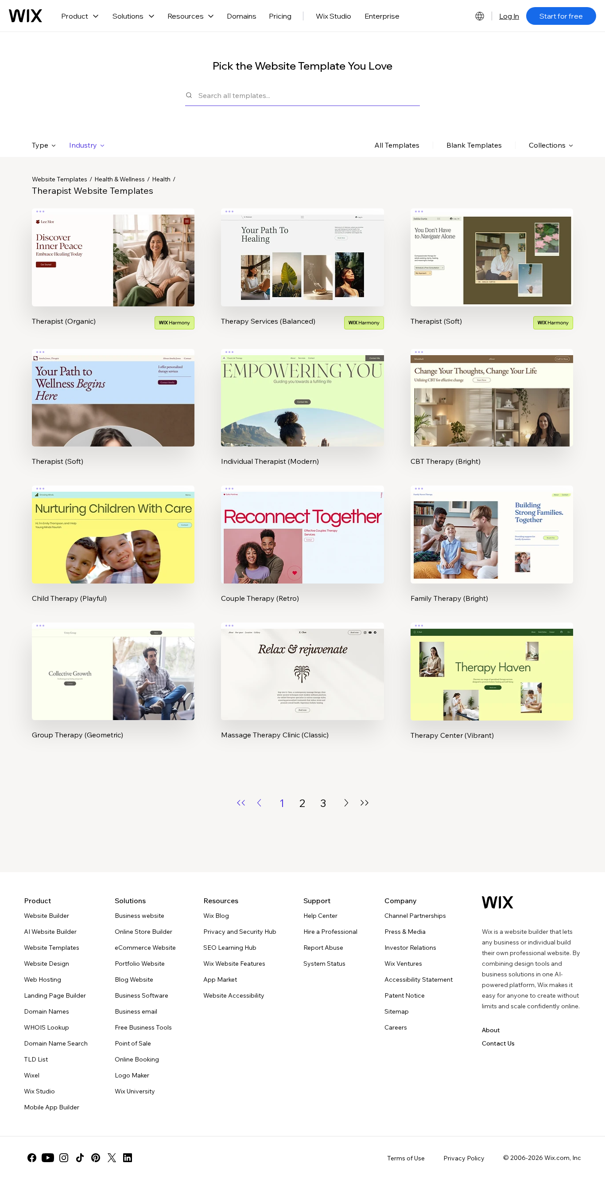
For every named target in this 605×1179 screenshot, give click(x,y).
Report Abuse (323, 948)
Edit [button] (113, 249)
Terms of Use (406, 1158)
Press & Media (405, 932)
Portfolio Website (140, 963)
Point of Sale (133, 1043)
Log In (509, 16)
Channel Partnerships (415, 916)
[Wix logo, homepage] (25, 16)
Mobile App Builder (51, 1107)
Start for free (561, 16)
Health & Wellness (119, 179)
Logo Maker (132, 1075)
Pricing (280, 16)
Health (161, 179)
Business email (136, 1011)
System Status (324, 963)
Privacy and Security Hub (239, 932)
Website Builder (46, 916)
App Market (220, 979)
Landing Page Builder (55, 995)
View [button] (113, 274)
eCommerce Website (145, 948)
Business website (139, 916)
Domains (241, 16)
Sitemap (396, 1011)
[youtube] (48, 1158)
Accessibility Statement (418, 979)
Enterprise (382, 16)
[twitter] (112, 1158)
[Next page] (346, 803)
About (491, 1030)
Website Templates (59, 179)
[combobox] (309, 95)
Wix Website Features (234, 963)
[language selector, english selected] (480, 16)
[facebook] (32, 1158)
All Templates (396, 145)
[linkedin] (128, 1158)
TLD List (36, 1059)
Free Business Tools (143, 1027)
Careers (395, 1027)
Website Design (46, 963)
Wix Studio (333, 16)
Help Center (320, 916)
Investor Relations (410, 948)
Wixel (31, 1075)
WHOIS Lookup (46, 1027)
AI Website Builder (50, 932)
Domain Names (46, 1011)
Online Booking (137, 1059)
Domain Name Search (56, 1043)
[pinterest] (96, 1158)
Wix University (135, 1091)
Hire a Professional (330, 932)
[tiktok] (80, 1158)
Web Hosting (42, 979)
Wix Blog (216, 916)
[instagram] (64, 1158)
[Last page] (364, 803)
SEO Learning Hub (229, 948)
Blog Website (134, 979)
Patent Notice (404, 995)
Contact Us (498, 1043)
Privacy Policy (464, 1158)
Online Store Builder (143, 932)
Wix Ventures (403, 963)
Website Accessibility (233, 995)
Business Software (141, 995)
